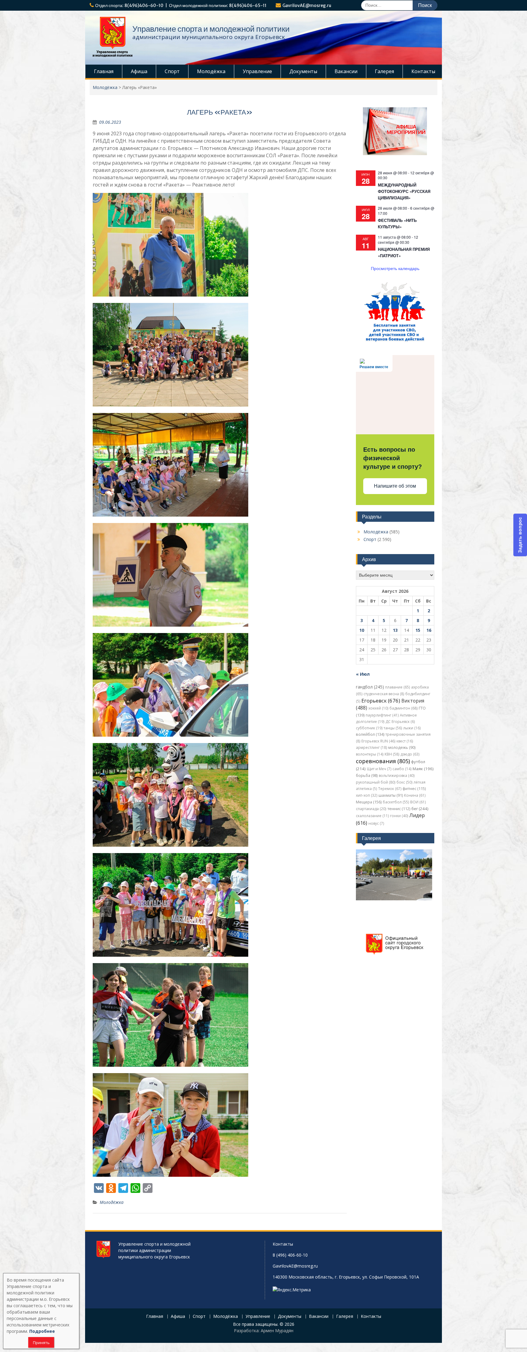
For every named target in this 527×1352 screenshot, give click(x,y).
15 (417, 630)
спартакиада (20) (371, 808)
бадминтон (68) (403, 708)
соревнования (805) (383, 761)
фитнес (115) (414, 788)
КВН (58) (392, 754)
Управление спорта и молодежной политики (211, 29)
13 (395, 630)
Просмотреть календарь (395, 268)
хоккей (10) (378, 708)
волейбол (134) (370, 734)
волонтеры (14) (369, 754)
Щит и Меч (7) (379, 768)
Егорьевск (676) (380, 700)
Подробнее (42, 1331)
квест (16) (404, 741)
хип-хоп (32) (366, 795)
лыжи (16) (412, 728)
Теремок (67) (389, 788)
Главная (103, 71)
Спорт (172, 71)
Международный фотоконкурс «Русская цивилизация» (404, 191)
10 (361, 630)
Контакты (423, 71)
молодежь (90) (401, 747)
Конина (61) (414, 795)
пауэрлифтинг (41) (382, 715)
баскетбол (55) (396, 802)
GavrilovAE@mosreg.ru (306, 5)
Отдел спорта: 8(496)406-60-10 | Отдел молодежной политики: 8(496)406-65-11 (181, 5)
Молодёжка (211, 71)
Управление (257, 71)
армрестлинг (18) (371, 747)
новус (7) (376, 823)
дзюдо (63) (409, 754)
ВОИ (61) (418, 802)
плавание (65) (397, 687)
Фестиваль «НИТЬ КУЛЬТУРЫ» (397, 223)
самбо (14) (402, 768)
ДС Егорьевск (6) (400, 721)
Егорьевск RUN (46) (378, 741)
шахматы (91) (390, 795)
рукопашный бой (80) (375, 782)
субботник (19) (369, 728)
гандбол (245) (370, 687)
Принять (41, 1342)
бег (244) (419, 808)
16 (428, 630)
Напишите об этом (395, 486)
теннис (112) (398, 808)
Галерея (384, 71)
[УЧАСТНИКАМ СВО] (394, 341)
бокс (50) (404, 782)
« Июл (363, 674)
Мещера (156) (369, 802)
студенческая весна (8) (384, 693)
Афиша (139, 71)
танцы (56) (393, 728)
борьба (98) (367, 775)
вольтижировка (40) (396, 775)
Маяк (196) (423, 768)
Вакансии (346, 71)
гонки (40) (399, 815)
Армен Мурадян (277, 1330)
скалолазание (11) (372, 815)
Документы (303, 71)
